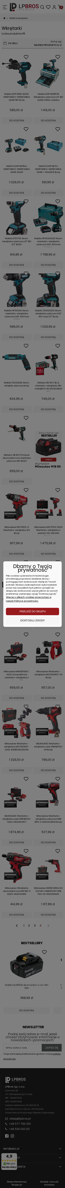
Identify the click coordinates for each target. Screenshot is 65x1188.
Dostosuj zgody (32, 620)
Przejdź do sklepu (33, 611)
